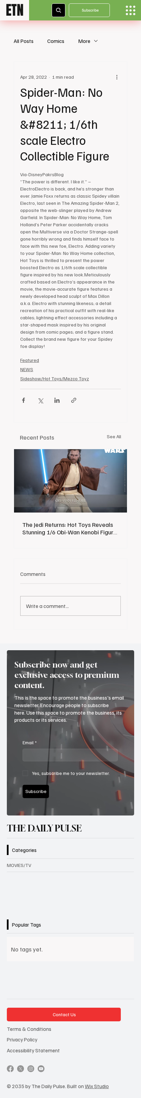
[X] (20, 1068)
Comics (55, 40)
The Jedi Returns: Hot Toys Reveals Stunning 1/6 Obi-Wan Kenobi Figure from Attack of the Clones (69, 528)
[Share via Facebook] (23, 400)
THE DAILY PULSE (44, 828)
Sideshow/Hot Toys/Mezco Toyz (54, 378)
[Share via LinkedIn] (57, 400)
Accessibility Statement (33, 1050)
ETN (15, 10)
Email (30, 742)
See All (114, 436)
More (84, 40)
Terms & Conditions (29, 1028)
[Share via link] (73, 400)
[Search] (58, 10)
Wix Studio (97, 1086)
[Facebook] (10, 1068)
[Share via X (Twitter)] (40, 400)
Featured (29, 360)
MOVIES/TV (19, 865)
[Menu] (131, 10)
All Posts (24, 40)
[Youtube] (41, 1068)
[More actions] (117, 77)
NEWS (26, 369)
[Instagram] (30, 1068)
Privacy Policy (22, 1039)
